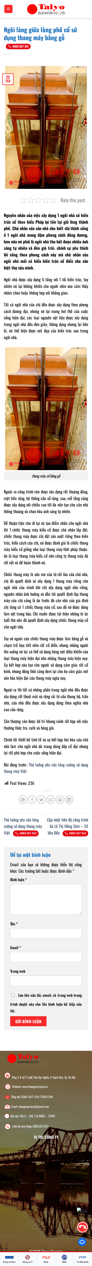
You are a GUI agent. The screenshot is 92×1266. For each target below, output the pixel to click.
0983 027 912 (21, 46)
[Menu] (8, 9)
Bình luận (18, 879)
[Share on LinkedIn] (69, 799)
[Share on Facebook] (32, 799)
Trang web (17, 971)
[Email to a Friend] (51, 799)
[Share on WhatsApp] (23, 799)
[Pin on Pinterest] (60, 799)
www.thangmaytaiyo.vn (35, 1087)
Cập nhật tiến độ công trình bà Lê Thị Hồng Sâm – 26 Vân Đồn (67, 826)
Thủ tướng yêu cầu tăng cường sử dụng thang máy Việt (23, 826)
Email (15, 947)
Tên (14, 923)
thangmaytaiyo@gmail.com (34, 1107)
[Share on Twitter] (41, 799)
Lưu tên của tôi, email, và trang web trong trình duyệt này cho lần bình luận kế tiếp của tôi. (46, 1002)
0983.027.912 (41, 1126)
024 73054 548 (44, 1097)
